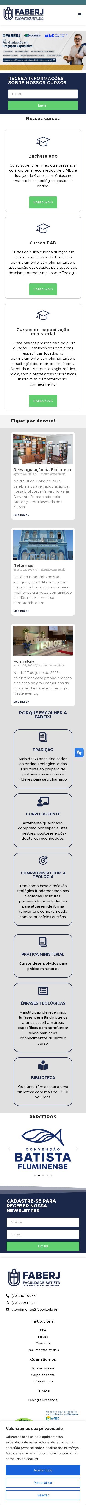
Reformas (23, 565)
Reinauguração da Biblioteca (42, 469)
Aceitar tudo (43, 1470)
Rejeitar (43, 1495)
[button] (80, 15)
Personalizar (43, 1483)
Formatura (23, 661)
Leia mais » (21, 515)
